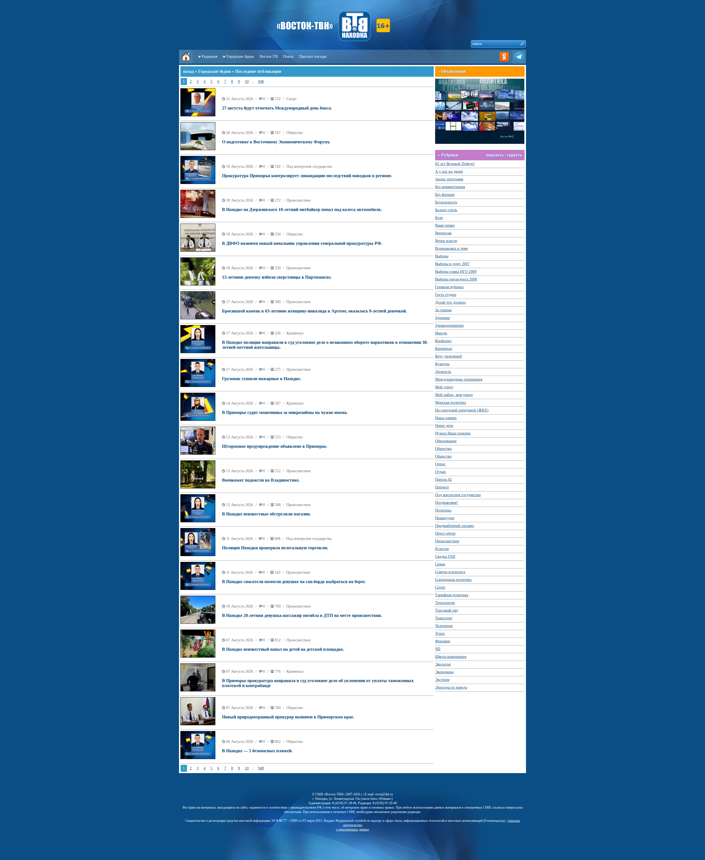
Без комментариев (450, 187)
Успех (440, 633)
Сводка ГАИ (445, 556)
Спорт (291, 99)
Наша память (446, 418)
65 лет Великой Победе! (455, 164)
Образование (446, 441)
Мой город (444, 387)
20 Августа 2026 (239, 133)
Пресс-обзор (445, 533)
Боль (439, 218)
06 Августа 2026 (239, 742)
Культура (442, 364)
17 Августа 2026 (239, 302)
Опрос (440, 464)
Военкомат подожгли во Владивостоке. (261, 480)
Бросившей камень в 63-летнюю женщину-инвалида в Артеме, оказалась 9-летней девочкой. (314, 311)
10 (247, 81)
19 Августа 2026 (239, 166)
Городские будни (240, 56)
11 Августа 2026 (239, 539)
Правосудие (444, 518)
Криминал (294, 333)
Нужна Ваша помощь (453, 433)
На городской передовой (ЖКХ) (462, 410)
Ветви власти (446, 241)
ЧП (437, 649)
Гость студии (445, 295)
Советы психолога (450, 572)
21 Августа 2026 (239, 99)
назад (188, 71)
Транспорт (443, 618)
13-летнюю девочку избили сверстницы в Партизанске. (277, 277)
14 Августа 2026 (239, 403)
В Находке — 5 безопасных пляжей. (257, 750)
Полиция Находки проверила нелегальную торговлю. (275, 547)
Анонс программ (449, 179)
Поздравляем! (446, 503)
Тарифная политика (451, 595)
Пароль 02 (443, 479)
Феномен (442, 641)
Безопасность (446, 202)
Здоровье (442, 318)
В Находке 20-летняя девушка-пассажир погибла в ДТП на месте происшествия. (302, 615)
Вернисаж (443, 233)
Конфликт (443, 341)
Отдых (440, 472)
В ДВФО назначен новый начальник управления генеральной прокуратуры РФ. (302, 243)
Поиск (288, 56)
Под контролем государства (309, 166)
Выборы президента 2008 (456, 279)
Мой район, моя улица (454, 395)
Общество (294, 133)
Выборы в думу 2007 (452, 264)
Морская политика (450, 402)
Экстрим (442, 680)
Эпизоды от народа (451, 687)
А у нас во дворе (449, 171)
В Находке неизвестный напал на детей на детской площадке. (283, 649)
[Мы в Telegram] (519, 62)
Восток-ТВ (269, 56)
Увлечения (443, 626)
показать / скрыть (504, 155)
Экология (443, 664)
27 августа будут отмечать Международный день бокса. (277, 108)
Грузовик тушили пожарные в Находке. (261, 378)
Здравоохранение (449, 325)
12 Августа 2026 (239, 505)
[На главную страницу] (186, 62)
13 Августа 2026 (239, 437)
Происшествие (298, 200)
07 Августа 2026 (239, 640)
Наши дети (444, 426)
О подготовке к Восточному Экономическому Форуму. (276, 141)
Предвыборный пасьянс (454, 526)
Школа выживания (450, 657)
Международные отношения (458, 379)
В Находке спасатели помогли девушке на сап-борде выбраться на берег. (293, 581)
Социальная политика (453, 580)
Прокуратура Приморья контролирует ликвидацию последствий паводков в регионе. (307, 175)
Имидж (441, 333)
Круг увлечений (448, 356)
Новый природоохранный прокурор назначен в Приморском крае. (288, 717)
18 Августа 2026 (239, 200)
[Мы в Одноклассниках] (504, 62)
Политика (443, 510)
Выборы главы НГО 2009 (455, 272)
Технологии (445, 603)
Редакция (209, 56)
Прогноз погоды (312, 56)
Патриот (442, 487)
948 (261, 81)
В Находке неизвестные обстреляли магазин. (266, 514)
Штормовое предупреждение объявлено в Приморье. (274, 446)
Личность (443, 372)
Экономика (444, 672)
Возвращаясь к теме (451, 248)
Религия (442, 549)
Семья (440, 564)
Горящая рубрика (449, 287)
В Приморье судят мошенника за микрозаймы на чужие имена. (285, 412)
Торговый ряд (446, 610)
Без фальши (445, 195)
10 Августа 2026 (239, 606)
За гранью (443, 310)
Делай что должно (450, 302)
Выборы (441, 256)
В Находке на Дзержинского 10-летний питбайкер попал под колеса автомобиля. (302, 209)
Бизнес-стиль (446, 210)
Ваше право (445, 225)
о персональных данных (352, 829)
